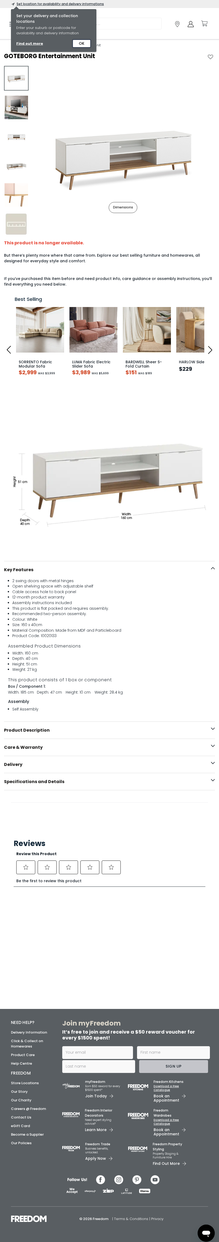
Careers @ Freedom (28, 1108)
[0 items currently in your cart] (204, 23)
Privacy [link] (157, 1218)
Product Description (27, 730)
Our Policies (21, 1143)
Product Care (23, 1054)
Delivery (13, 764)
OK (81, 43)
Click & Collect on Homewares (27, 1043)
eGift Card (20, 1125)
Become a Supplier (27, 1134)
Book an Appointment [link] (166, 1098)
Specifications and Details (34, 782)
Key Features (18, 570)
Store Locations (25, 1083)
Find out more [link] (29, 43)
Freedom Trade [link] (97, 1144)
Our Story (19, 1091)
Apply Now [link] (95, 1158)
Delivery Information (29, 1032)
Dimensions (123, 207)
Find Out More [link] (166, 1163)
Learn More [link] (96, 1129)
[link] (177, 24)
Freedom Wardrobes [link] (162, 1113)
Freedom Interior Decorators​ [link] (98, 1113)
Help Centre (21, 1063)
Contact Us (21, 1117)
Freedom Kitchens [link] (168, 1081)
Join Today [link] (96, 1096)
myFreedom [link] (95, 1081)
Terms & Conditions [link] (131, 1218)
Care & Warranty (23, 747)
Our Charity (21, 1100)
